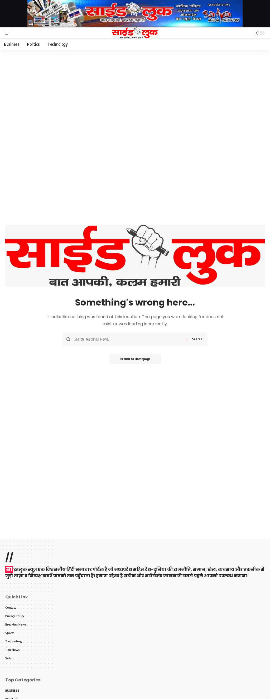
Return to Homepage (135, 359)
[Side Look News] (135, 32)
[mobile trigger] (9, 33)
